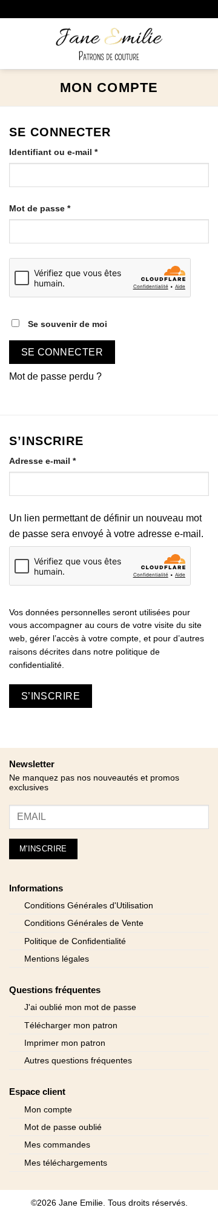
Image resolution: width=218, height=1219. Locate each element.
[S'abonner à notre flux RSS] (136, 9)
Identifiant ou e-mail (76, 152)
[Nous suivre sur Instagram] (81, 9)
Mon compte (48, 1109)
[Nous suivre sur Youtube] (154, 9)
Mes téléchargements (65, 1163)
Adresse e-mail (65, 460)
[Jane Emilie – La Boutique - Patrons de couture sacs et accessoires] (109, 43)
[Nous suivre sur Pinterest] (118, 9)
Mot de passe (62, 208)
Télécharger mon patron (70, 1025)
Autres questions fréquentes (78, 1060)
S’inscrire (51, 696)
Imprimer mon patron (64, 1043)
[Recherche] (36, 43)
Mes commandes (57, 1144)
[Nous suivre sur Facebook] (62, 9)
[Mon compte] (182, 43)
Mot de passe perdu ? (55, 376)
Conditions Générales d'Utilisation (88, 905)
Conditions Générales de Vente (84, 923)
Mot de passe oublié (63, 1127)
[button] (16, 43)
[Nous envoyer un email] (99, 9)
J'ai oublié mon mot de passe (80, 1007)
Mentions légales (56, 958)
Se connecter (62, 352)
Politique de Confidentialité (75, 941)
